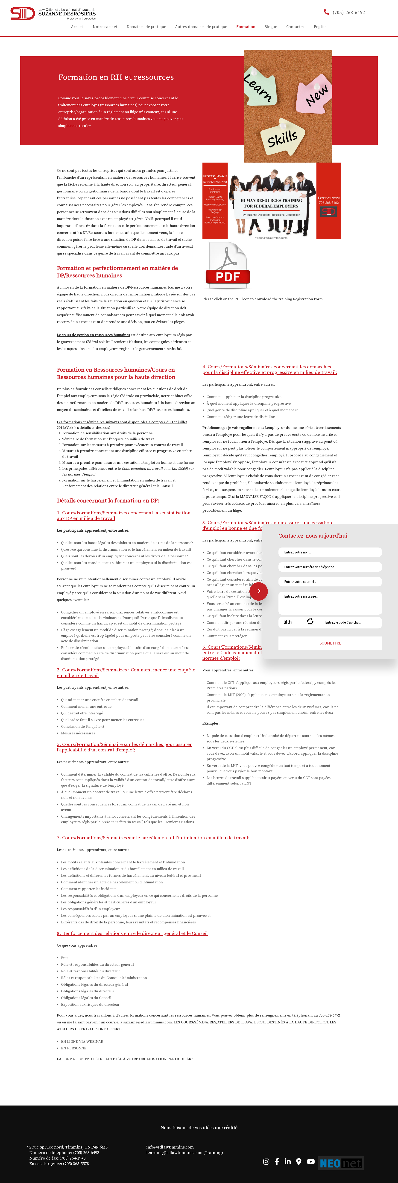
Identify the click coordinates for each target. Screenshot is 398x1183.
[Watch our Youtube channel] (311, 1163)
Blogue (270, 26)
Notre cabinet (105, 26)
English (320, 26)
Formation (245, 26)
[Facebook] (276, 1163)
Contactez (295, 26)
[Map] (299, 1163)
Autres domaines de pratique (201, 26)
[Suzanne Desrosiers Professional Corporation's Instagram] (266, 1163)
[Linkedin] (287, 1163)
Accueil (77, 26)
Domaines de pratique (146, 26)
